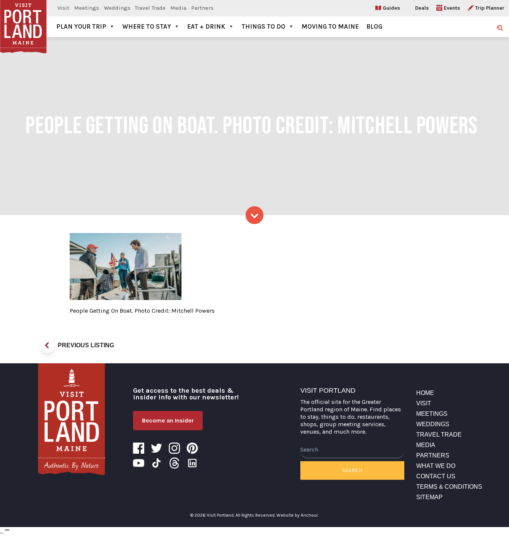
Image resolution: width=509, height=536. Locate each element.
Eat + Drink (206, 26)
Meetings (86, 7)
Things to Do (263, 26)
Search (352, 470)
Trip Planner (490, 8)
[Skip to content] (254, 215)
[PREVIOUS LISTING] (47, 345)
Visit (63, 7)
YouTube (138, 463)
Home (425, 393)
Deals (422, 8)
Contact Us (435, 476)
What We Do (435, 466)
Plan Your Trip (81, 26)
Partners (202, 7)
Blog (374, 26)
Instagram (174, 448)
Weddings (117, 7)
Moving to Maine (330, 26)
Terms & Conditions (449, 487)
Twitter (156, 448)
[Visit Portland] (23, 18)
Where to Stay (146, 26)
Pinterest (192, 448)
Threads (174, 463)
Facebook (138, 448)
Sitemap (429, 497)
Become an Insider (168, 420)
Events (452, 8)
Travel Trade (150, 7)
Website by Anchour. (297, 515)
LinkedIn (192, 463)
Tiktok (156, 463)
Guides (391, 8)
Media (178, 7)
